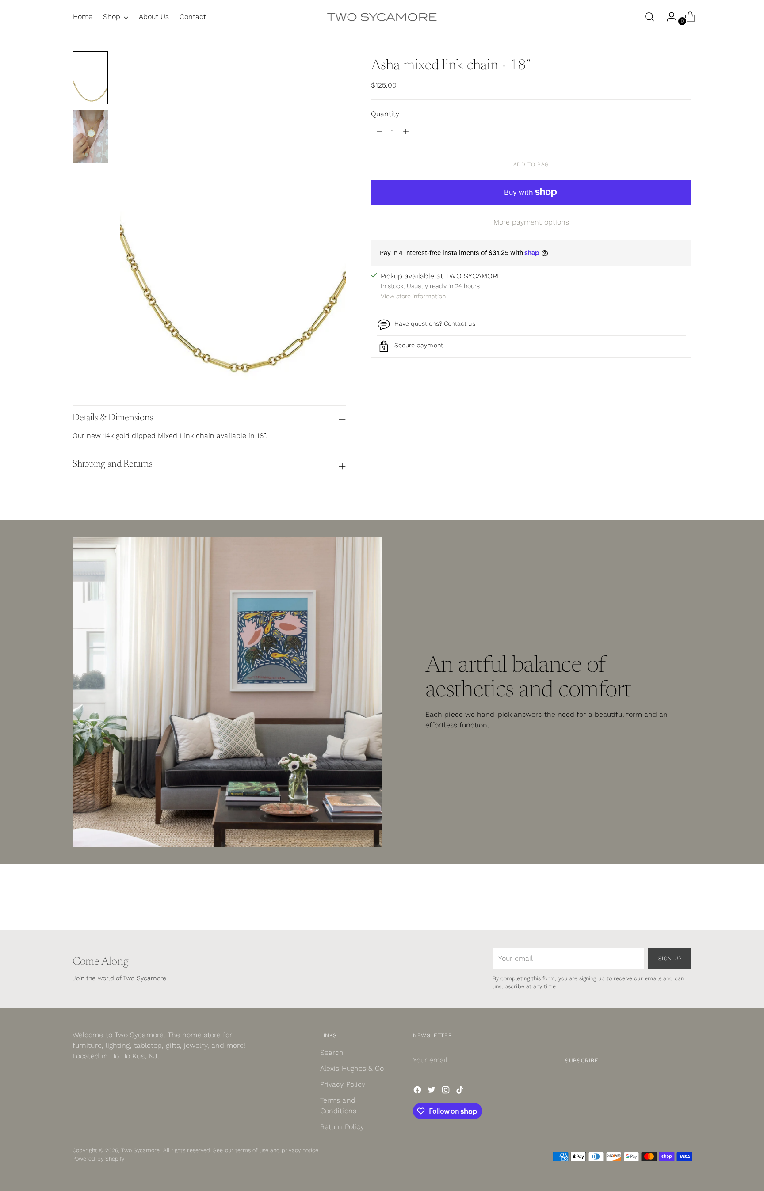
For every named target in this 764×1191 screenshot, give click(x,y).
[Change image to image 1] (90, 77)
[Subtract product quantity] (406, 132)
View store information (413, 296)
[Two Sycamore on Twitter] (432, 1091)
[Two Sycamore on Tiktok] (460, 1091)
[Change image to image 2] (90, 136)
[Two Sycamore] (382, 17)
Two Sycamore (140, 1150)
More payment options (531, 222)
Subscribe (582, 1060)
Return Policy (342, 1127)
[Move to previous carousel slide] (663, 900)
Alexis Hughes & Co (352, 1068)
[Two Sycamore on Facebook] (418, 1091)
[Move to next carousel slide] (683, 899)
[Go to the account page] (668, 17)
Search (332, 1052)
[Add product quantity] (379, 132)
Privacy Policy (342, 1084)
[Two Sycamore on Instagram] (446, 1091)
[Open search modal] (649, 17)
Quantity (385, 114)
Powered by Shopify (98, 1158)
